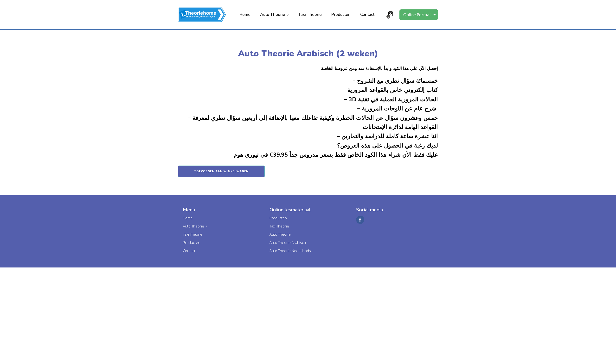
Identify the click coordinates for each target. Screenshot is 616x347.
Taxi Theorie (310, 14)
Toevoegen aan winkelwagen (221, 171)
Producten (341, 14)
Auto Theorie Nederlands (290, 250)
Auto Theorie (272, 14)
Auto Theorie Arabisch (288, 242)
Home (244, 14)
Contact (367, 14)
